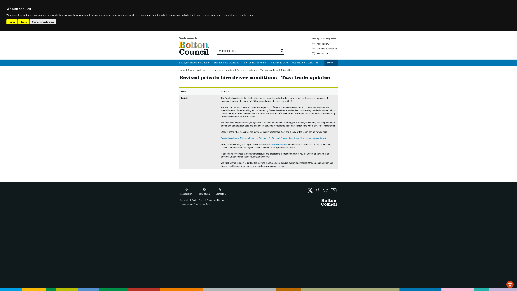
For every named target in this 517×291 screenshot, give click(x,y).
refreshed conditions (277, 144)
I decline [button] (23, 22)
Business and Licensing (226, 62)
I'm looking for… (227, 50)
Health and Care (279, 62)
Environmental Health (255, 62)
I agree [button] (12, 22)
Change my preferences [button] (43, 22)
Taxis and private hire (247, 70)
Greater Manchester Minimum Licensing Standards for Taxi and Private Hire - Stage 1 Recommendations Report (273, 138)
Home (182, 70)
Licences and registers (223, 70)
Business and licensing (198, 70)
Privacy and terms (215, 200)
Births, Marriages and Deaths (194, 62)
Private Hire (286, 70)
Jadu (207, 204)
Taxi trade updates (269, 70)
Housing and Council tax (305, 62)
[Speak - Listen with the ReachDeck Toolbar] (510, 284)
